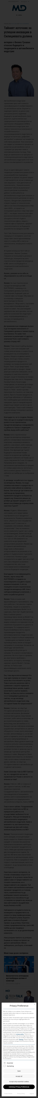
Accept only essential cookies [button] (19, 1082)
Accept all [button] (19, 1076)
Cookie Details (8, 1093)
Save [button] (19, 1071)
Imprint (32, 1093)
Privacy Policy (21, 1093)
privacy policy (20, 1034)
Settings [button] (21, 1039)
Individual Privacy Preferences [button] (19, 1087)
